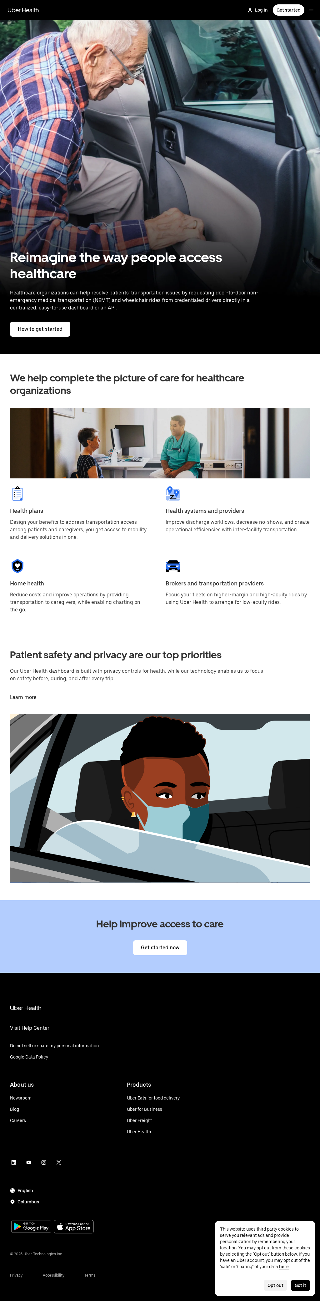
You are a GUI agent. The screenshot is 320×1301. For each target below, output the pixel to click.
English (25, 1190)
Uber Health (23, 10)
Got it (300, 1285)
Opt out (275, 1285)
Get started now (160, 948)
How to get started (40, 329)
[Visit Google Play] (31, 1227)
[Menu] (311, 10)
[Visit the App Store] (74, 1227)
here (284, 1266)
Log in (261, 10)
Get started (289, 10)
